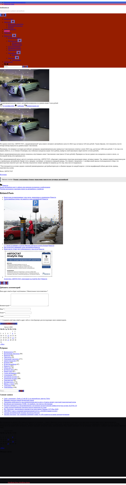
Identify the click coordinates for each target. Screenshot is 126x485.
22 (13, 338)
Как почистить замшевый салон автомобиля (19, 247)
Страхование (8, 62)
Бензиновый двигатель (15, 24)
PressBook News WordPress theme (19, 482)
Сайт (1, 316)
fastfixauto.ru (4, 7)
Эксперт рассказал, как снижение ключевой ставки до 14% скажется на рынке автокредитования (36, 414)
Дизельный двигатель (15, 26)
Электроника (16, 60)
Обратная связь (9, 4)
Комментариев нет (33, 106)
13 (8, 335)
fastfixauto (20, 106)
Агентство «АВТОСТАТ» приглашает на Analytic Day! (22, 279)
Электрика (11, 58)
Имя (2, 309)
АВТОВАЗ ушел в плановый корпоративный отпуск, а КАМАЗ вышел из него (30, 411)
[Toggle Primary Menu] (3, 15)
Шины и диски (17, 45)
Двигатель (7, 22)
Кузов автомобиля (14, 38)
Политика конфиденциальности (14, 2)
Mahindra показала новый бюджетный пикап (19, 400)
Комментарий (5, 305)
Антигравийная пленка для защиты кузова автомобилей (23, 199)
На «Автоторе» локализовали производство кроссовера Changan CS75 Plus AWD (31, 409)
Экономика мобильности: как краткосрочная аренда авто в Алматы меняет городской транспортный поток (40, 402)
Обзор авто (7, 33)
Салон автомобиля (14, 46)
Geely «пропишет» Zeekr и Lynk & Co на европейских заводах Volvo (27, 398)
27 (8, 340)
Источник (3, 174)
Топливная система (14, 48)
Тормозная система (14, 50)
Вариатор (15, 55)
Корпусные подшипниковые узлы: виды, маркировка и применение (27, 197)
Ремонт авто (8, 36)
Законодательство (10, 29)
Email (2, 313)
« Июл (2, 344)
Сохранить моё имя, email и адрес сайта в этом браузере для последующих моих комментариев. (34, 320)
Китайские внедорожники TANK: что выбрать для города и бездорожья (28, 404)
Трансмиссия (12, 53)
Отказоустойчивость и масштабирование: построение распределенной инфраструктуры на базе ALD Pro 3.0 (40, 405)
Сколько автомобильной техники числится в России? (22, 413)
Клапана (11, 27)
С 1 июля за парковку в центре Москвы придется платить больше (26, 245)
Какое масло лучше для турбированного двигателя (21, 249)
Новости (7, 31)
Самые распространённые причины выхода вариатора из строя (25, 407)
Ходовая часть (16, 43)
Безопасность (8, 19)
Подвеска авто (13, 41)
